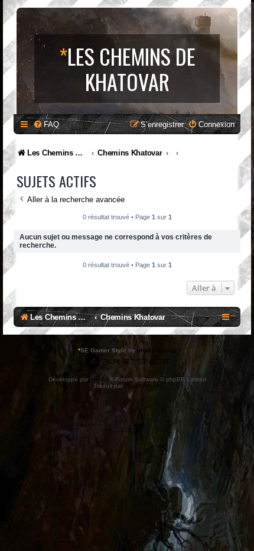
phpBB (99, 379)
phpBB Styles (156, 350)
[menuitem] (46, 124)
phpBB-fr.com (143, 386)
